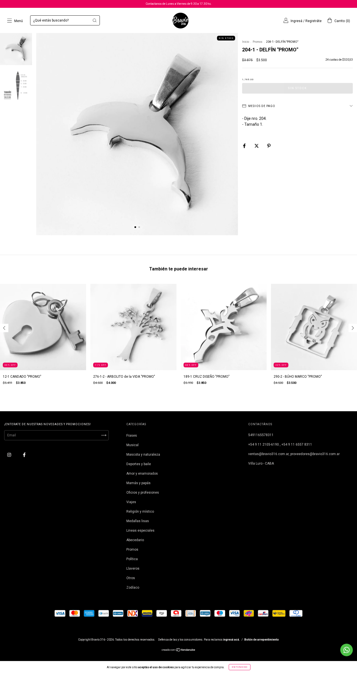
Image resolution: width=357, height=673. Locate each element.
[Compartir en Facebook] (244, 146)
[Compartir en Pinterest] (269, 146)
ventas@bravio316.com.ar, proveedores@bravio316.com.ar (294, 454)
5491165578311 (261, 435)
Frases (131, 435)
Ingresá (296, 21)
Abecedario (135, 540)
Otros (130, 578)
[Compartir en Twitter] (257, 146)
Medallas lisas (137, 521)
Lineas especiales (140, 530)
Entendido (239, 667)
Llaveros (132, 568)
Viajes (131, 502)
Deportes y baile (138, 464)
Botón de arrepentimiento (261, 639)
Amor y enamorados (142, 473)
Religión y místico (140, 511)
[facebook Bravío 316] (24, 455)
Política (132, 559)
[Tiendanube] (178, 651)
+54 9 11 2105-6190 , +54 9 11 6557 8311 (280, 444)
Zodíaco (132, 587)
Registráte (313, 21)
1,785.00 (248, 79)
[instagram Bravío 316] (9, 455)
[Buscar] (94, 20)
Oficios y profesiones (142, 492)
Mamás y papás (138, 483)
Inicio (245, 41)
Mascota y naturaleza (143, 454)
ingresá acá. (231, 639)
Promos (257, 41)
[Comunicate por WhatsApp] (346, 650)
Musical (132, 445)
